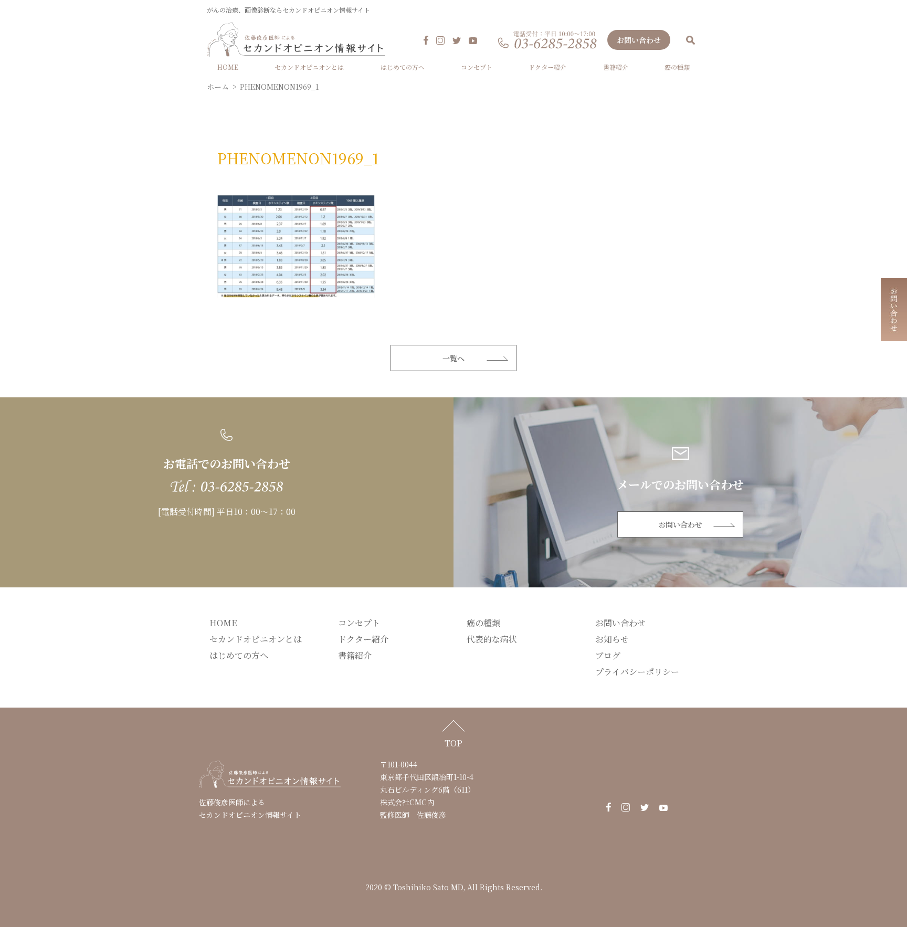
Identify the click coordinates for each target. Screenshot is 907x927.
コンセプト (476, 66)
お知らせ (612, 639)
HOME (227, 66)
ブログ (607, 655)
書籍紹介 (615, 66)
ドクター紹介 (547, 66)
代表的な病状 (492, 639)
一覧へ (453, 358)
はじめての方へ (403, 66)
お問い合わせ (639, 40)
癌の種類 (677, 66)
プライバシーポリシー (637, 672)
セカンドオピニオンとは (309, 66)
